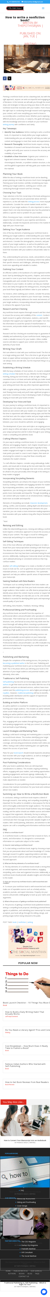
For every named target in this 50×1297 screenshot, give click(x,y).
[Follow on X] (9, 78)
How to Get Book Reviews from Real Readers (27, 1082)
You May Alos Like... (13, 1102)
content (39, 315)
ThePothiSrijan (29, 26)
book (15, 922)
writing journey (8, 124)
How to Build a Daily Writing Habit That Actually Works (24, 1013)
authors (6, 684)
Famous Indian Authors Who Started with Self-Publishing (25, 1065)
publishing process (22, 690)
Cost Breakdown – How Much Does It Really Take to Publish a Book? (26, 1047)
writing (30, 922)
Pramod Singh (22, 1142)
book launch (18, 753)
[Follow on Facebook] (5, 78)
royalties (6, 693)
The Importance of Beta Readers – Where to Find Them (25, 1263)
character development (38, 503)
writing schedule (9, 374)
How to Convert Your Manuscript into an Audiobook (25, 1140)
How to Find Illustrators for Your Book (25, 1192)
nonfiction (22, 922)
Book (5, 1005)
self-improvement (11, 1016)
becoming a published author (14, 663)
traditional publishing (25, 693)
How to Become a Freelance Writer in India (25, 1243)
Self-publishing (8, 682)
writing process (34, 201)
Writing (30, 44)
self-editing (13, 566)
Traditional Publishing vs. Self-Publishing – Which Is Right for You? (25, 1284)
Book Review (9, 1084)
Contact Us (24, 1276)
